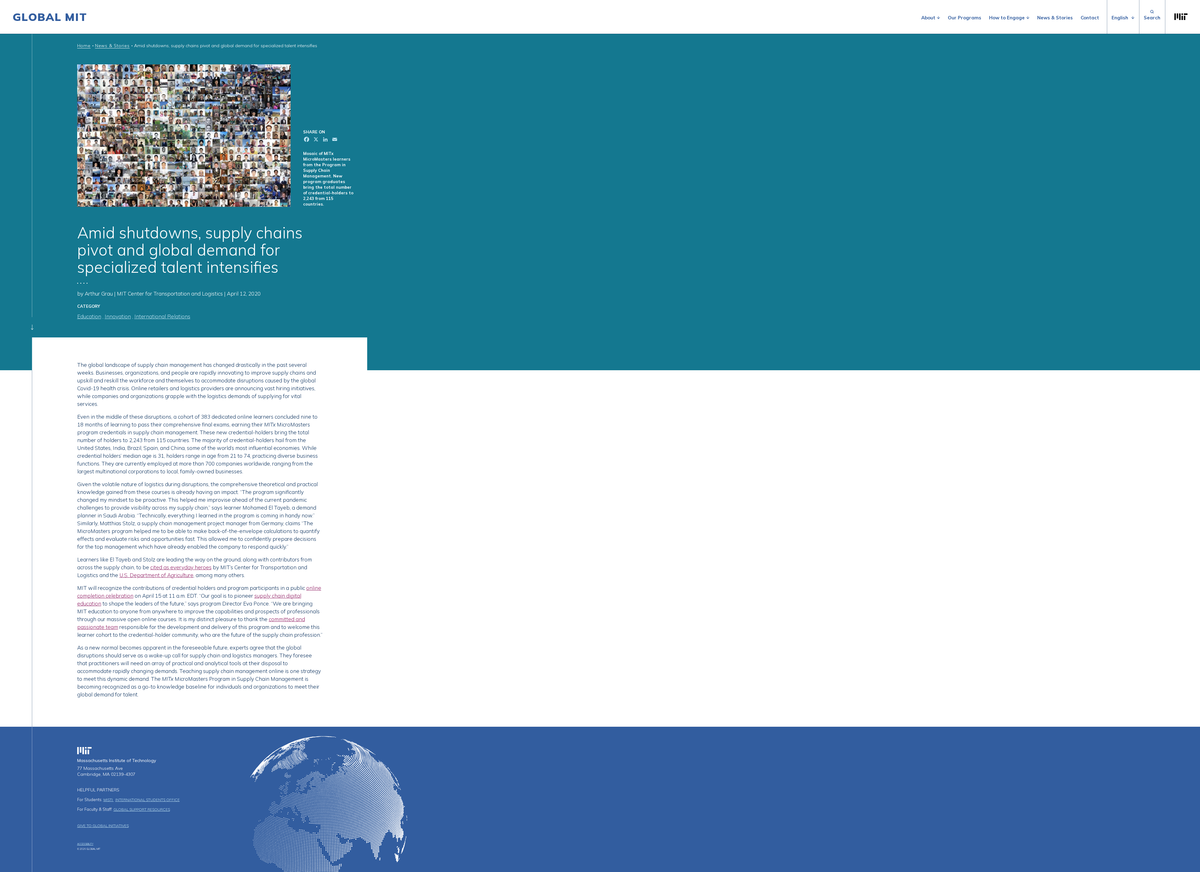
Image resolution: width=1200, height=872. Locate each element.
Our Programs (964, 18)
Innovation (118, 316)
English (1120, 18)
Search (1152, 17)
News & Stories (1055, 18)
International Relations (162, 316)
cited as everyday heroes (181, 567)
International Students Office (147, 799)
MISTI (108, 799)
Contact (1090, 18)
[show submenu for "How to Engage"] (1027, 17)
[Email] (334, 140)
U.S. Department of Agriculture (156, 575)
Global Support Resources (141, 809)
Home (84, 45)
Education (89, 316)
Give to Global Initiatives (103, 825)
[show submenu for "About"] (938, 17)
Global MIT (49, 17)
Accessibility (85, 843)
